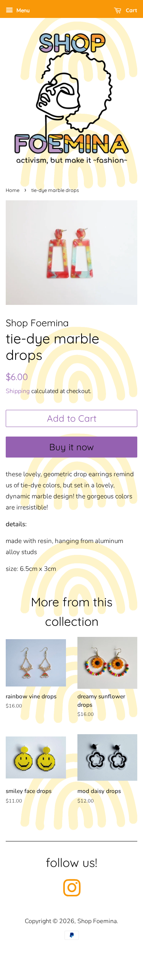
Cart (130, 10)
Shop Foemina (97, 921)
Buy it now (71, 447)
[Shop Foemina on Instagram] (72, 893)
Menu (22, 10)
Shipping (18, 391)
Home (12, 190)
